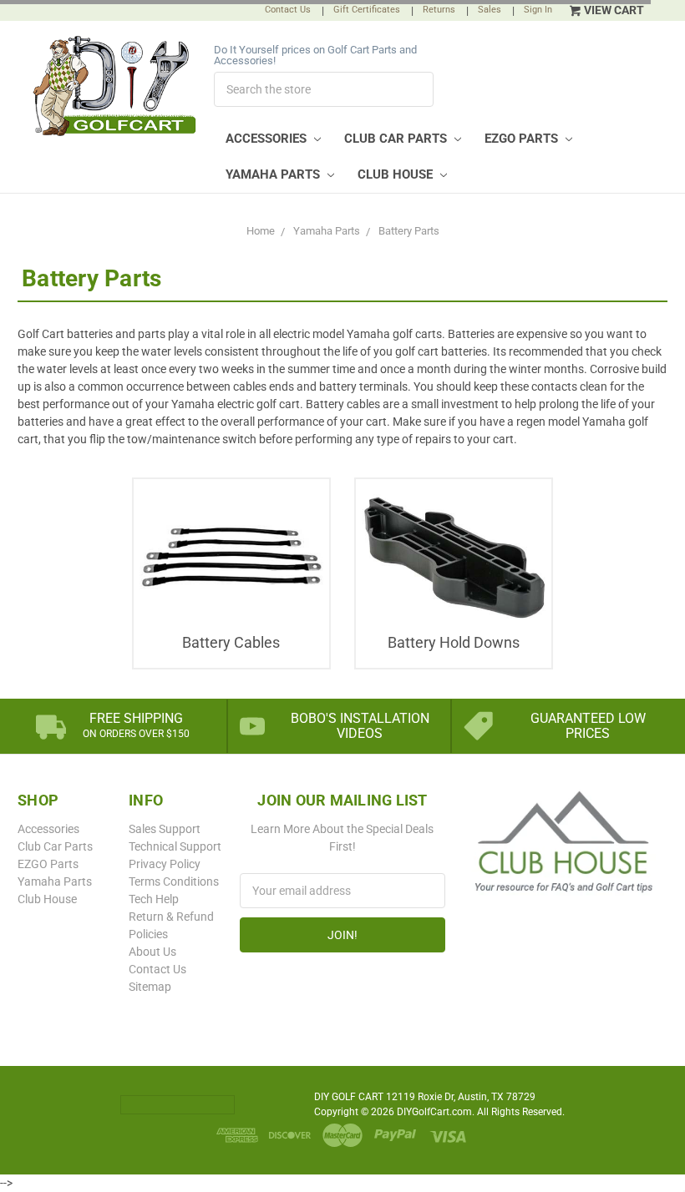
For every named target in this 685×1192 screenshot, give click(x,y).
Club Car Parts (397, 138)
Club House (397, 174)
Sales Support (164, 829)
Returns (439, 9)
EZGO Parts (523, 138)
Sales (489, 9)
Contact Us (288, 9)
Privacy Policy (164, 864)
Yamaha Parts (274, 174)
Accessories (268, 138)
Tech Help (154, 899)
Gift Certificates (366, 9)
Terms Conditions (174, 881)
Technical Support (175, 846)
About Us (152, 951)
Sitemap (150, 986)
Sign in (538, 9)
